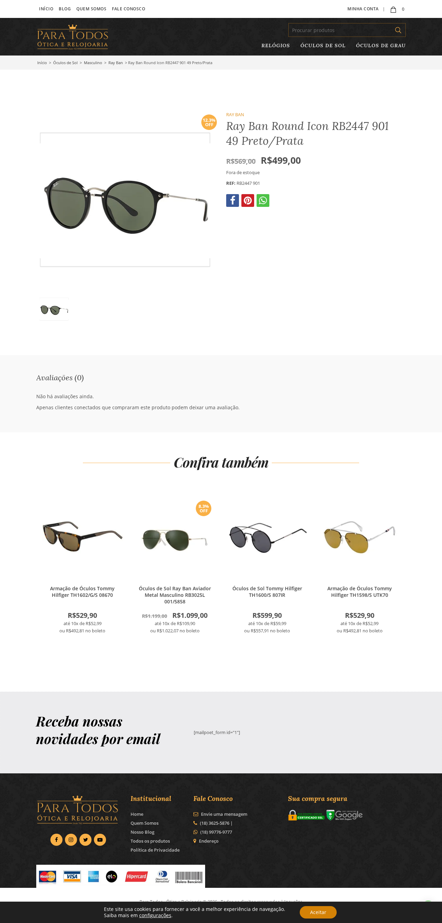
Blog (65, 9)
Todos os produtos (150, 841)
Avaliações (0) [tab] (60, 377)
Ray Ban (115, 62)
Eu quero (82, 537)
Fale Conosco (128, 9)
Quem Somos (91, 9)
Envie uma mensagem (223, 814)
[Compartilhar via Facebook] (233, 202)
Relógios (275, 45)
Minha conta (363, 9)
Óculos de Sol (323, 45)
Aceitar (318, 912)
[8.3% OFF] (175, 574)
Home (137, 814)
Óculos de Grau (381, 45)
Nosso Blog (142, 832)
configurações (155, 915)
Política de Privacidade (155, 850)
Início (46, 9)
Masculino (93, 62)
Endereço (209, 841)
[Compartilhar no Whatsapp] (264, 202)
